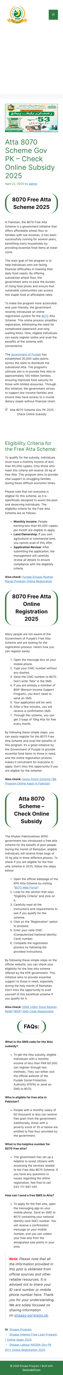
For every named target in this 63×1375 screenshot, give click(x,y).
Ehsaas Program (21, 1329)
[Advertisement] (31, 62)
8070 (45, 316)
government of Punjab (26, 354)
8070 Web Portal (26, 887)
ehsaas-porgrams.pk (31, 1315)
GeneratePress (31, 1369)
